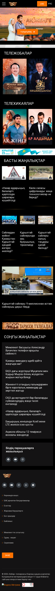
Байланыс (8, 521)
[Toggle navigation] (4, 4)
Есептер (7, 506)
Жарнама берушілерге (13, 511)
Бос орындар (9, 516)
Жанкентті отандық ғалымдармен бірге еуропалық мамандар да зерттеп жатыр (27, 387)
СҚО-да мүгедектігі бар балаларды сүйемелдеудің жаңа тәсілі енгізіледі (27, 401)
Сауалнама (8, 543)
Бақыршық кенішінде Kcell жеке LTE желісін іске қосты (25, 423)
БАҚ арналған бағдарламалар (17, 501)
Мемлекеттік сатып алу (14, 532)
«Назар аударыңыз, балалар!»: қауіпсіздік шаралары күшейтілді (25, 413)
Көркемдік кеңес (11, 495)
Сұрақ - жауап (10, 538)
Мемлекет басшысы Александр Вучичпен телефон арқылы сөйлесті (25, 350)
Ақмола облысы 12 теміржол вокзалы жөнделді (23, 433)
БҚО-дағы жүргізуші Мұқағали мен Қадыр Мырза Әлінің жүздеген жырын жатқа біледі (27, 374)
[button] (3, 24)
